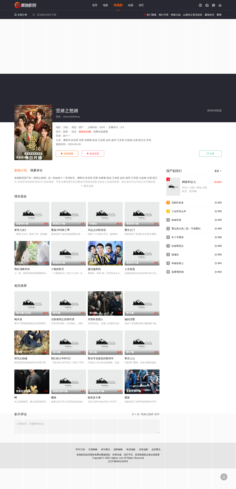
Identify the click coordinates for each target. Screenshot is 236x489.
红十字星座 (178, 237)
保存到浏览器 (214, 110)
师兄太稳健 (20, 358)
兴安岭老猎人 (95, 319)
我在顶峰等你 (22, 269)
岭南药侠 (176, 220)
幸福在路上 (178, 263)
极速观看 (93, 153)
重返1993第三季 (60, 229)
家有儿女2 (20, 229)
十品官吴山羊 (179, 211)
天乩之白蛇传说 (97, 229)
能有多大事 (94, 397)
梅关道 (18, 319)
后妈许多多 (178, 202)
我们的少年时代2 (61, 358)
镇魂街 (175, 254)
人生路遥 (130, 269)
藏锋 (53, 397)
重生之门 (130, 229)
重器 (127, 397)
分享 (210, 153)
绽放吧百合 (178, 245)
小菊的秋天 (57, 269)
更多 (218, 171)
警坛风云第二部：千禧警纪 (186, 228)
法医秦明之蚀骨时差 (62, 319)
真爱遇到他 (178, 271)
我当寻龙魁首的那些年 (101, 358)
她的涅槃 (130, 319)
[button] (22, 170)
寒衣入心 (130, 358)
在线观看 (67, 153)
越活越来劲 (94, 269)
